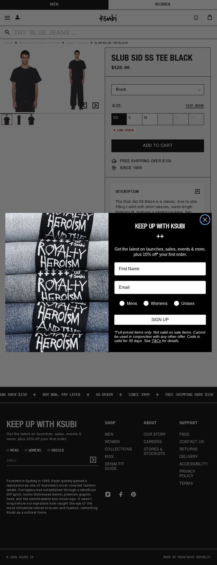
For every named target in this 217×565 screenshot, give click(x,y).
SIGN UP (160, 319)
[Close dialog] (205, 219)
